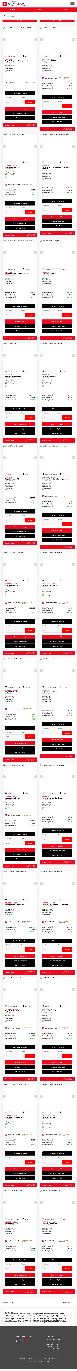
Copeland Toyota (9, 125)
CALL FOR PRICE (10, 83)
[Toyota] (5, 4)
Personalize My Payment (20, 113)
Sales (13, 9)
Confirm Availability (20, 109)
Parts (65, 9)
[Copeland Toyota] (16, 3)
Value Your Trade (20, 118)
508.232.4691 (54, 1339)
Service (39, 9)
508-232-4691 (30, 83)
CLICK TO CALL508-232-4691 (31, 125)
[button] (36, 39)
